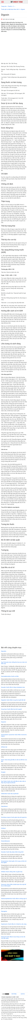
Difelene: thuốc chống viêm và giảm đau (11, 871)
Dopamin (3, 722)
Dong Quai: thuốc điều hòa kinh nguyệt (11, 709)
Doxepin (3, 772)
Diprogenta (4, 911)
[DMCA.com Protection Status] (5, 994)
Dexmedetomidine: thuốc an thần (10, 676)
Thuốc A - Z (11, 6)
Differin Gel (4, 747)
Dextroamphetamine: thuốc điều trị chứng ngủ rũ (14, 898)
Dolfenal (3, 828)
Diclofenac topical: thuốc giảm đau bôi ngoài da (14, 817)
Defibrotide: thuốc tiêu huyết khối (9, 793)
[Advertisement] (14, 47)
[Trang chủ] (16, 1)
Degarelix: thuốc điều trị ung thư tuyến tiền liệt (13, 700)
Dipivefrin (3, 651)
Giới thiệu (14, 994)
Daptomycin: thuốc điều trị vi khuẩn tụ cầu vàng (13, 924)
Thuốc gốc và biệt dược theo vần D (10, 9)
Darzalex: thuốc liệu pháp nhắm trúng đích (12, 852)
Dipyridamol (4, 806)
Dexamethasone (5, 841)
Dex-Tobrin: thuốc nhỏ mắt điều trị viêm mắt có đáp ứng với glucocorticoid (13, 782)
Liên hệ (22, 994)
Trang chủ (3, 6)
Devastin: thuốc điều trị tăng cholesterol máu (13, 687)
